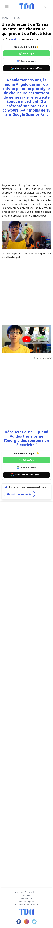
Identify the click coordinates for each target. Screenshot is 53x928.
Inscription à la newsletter (26, 892)
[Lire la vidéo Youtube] (26, 339)
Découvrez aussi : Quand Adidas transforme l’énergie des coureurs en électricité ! (26, 438)
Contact (26, 895)
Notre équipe (26, 898)
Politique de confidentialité (26, 904)
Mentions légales (26, 901)
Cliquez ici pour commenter (19, 494)
